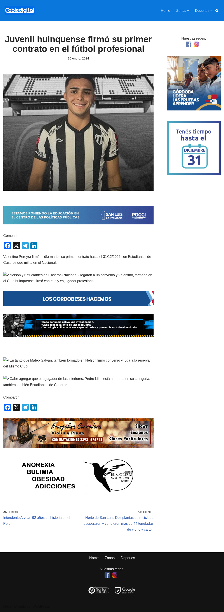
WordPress (41, 606)
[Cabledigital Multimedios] (19, 10)
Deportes (128, 558)
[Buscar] (217, 10)
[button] (188, 11)
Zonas (110, 558)
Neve (7, 606)
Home (165, 10)
